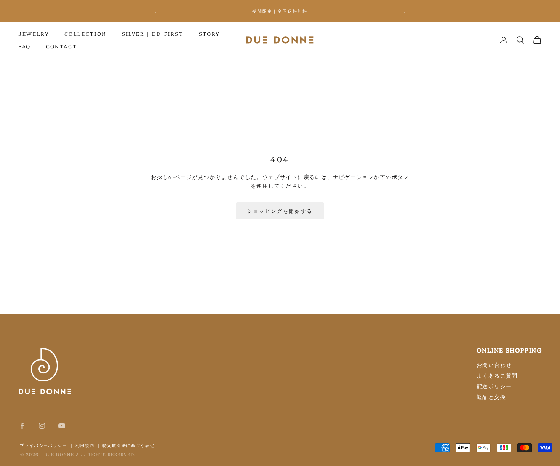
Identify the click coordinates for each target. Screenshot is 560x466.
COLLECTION (85, 33)
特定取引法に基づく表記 (128, 445)
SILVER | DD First (153, 33)
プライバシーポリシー (43, 445)
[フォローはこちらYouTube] (62, 425)
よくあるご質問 (497, 375)
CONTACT (61, 46)
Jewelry (33, 33)
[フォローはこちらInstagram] (42, 425)
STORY (209, 33)
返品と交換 (491, 397)
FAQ (24, 46)
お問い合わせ (494, 365)
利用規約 (84, 445)
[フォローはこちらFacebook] (22, 425)
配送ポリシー (494, 386)
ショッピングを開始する (280, 210)
